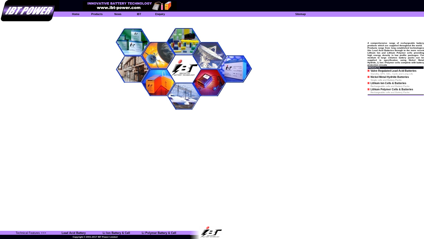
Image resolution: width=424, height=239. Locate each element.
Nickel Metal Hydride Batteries (390, 77)
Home (76, 14)
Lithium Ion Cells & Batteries (388, 83)
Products (97, 14)
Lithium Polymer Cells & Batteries (392, 89)
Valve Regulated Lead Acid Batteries (393, 70)
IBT (139, 14)
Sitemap (300, 14)
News (117, 14)
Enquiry (160, 14)
